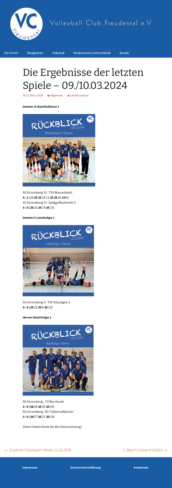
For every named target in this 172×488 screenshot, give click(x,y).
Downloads (141, 467)
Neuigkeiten (35, 53)
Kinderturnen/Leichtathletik (92, 53)
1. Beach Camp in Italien (145, 449)
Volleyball (58, 53)
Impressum (29, 467)
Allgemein (56, 95)
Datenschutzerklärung (85, 467)
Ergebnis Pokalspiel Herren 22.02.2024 (37, 449)
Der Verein (11, 53)
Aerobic (124, 53)
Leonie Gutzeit (79, 95)
